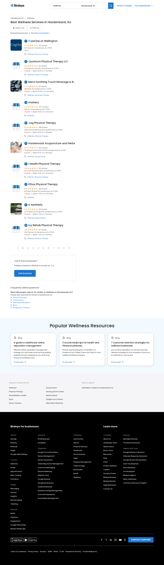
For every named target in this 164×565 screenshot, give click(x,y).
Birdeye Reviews (109, 477)
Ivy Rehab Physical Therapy (45, 225)
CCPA (61, 551)
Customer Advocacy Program (135, 483)
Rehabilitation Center (18, 395)
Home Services (79, 454)
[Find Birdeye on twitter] (106, 539)
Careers (106, 470)
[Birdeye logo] (18, 6)
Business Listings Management (50, 491)
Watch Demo (108, 447)
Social (13, 467)
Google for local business (48, 452)
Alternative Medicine (21, 302)
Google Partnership (18, 525)
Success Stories (109, 473)
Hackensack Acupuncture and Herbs (51, 143)
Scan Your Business (131, 464)
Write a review (124, 5)
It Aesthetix (35, 204)
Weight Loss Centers (21, 307)
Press (105, 462)
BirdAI (13, 513)
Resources (107, 454)
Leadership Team (110, 443)
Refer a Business (129, 479)
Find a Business (129, 467)
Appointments (16, 471)
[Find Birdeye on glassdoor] (125, 539)
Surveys (14, 492)
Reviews (14, 443)
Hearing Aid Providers (55, 391)
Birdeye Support (129, 475)
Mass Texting (16, 475)
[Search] (111, 6)
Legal (76, 458)
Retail (76, 473)
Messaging (15, 488)
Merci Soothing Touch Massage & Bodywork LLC (52, 82)
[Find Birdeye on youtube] (120, 539)
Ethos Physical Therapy (43, 184)
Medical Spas (40, 218)
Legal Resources (109, 485)
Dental (76, 443)
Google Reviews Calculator (134, 452)
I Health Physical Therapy (44, 163)
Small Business (44, 439)
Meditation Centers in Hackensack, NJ (97, 388)
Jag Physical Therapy (42, 122)
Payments (15, 479)
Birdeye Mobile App (18, 529)
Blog (105, 458)
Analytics (14, 517)
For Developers (129, 471)
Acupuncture (40, 157)
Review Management (46, 456)
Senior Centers (15, 403)
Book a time (108, 450)
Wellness (30, 54)
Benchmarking (16, 500)
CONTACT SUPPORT (141, 539)
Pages (13, 450)
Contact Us (107, 489)
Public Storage (79, 466)
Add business (25, 273)
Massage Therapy (42, 95)
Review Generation (45, 460)
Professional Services (131, 443)
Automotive (78, 439)
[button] (68, 248)
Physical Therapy (41, 54)
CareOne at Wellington (43, 41)
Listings (14, 439)
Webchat (14, 464)
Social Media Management (48, 498)
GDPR (50, 551)
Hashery (33, 102)
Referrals (14, 447)
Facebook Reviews (45, 487)
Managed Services (130, 439)
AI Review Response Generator (135, 456)
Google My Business (46, 483)
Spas (15, 305)
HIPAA (56, 551)
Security (43, 551)
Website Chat (43, 475)
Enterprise (42, 443)
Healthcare (78, 450)
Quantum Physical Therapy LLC (48, 61)
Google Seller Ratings (19, 454)
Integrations (15, 521)
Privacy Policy (33, 551)
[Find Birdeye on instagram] (115, 539)
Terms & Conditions (18, 551)
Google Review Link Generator (135, 460)
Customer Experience (46, 494)
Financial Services (80, 447)
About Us (107, 439)
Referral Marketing (45, 471)
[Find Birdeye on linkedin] (111, 539)
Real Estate (78, 470)
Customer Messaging (46, 467)
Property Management (82, 462)
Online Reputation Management (51, 464)
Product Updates (110, 466)
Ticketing (14, 504)
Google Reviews (44, 479)
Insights (14, 496)
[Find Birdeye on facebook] (102, 539)
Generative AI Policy (73, 551)
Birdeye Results (109, 481)
